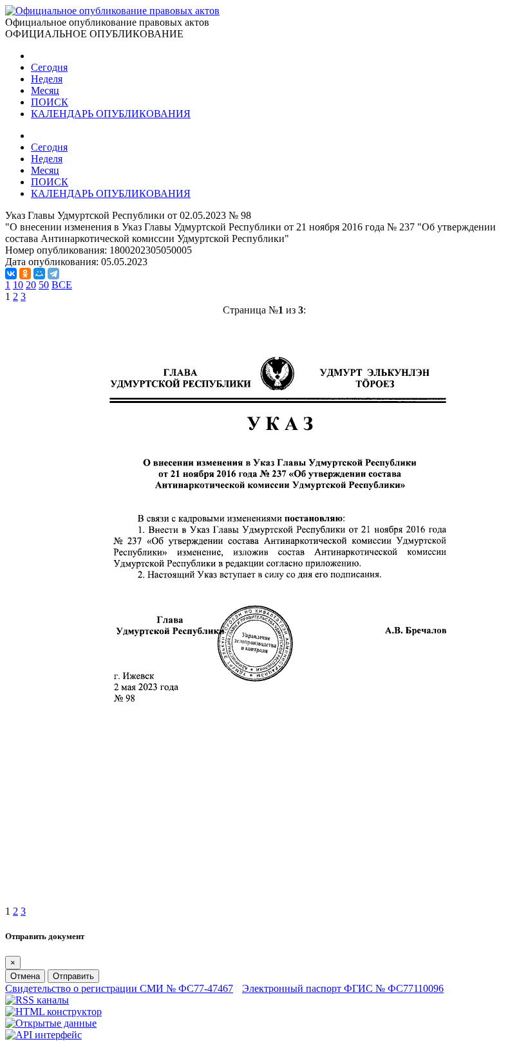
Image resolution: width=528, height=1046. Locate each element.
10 (18, 284)
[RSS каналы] (37, 1000)
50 (44, 284)
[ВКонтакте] (11, 273)
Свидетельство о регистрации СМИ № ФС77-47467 (119, 988)
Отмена (25, 976)
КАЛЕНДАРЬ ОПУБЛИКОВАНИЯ (111, 113)
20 (31, 284)
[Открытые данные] (51, 1023)
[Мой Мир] (39, 273)
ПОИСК (49, 102)
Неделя (46, 78)
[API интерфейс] (43, 1034)
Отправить (73, 976)
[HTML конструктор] (53, 1011)
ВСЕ (62, 284)
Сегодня (49, 67)
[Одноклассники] (25, 273)
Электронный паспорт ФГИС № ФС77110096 (343, 988)
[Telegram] (53, 273)
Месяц (45, 90)
